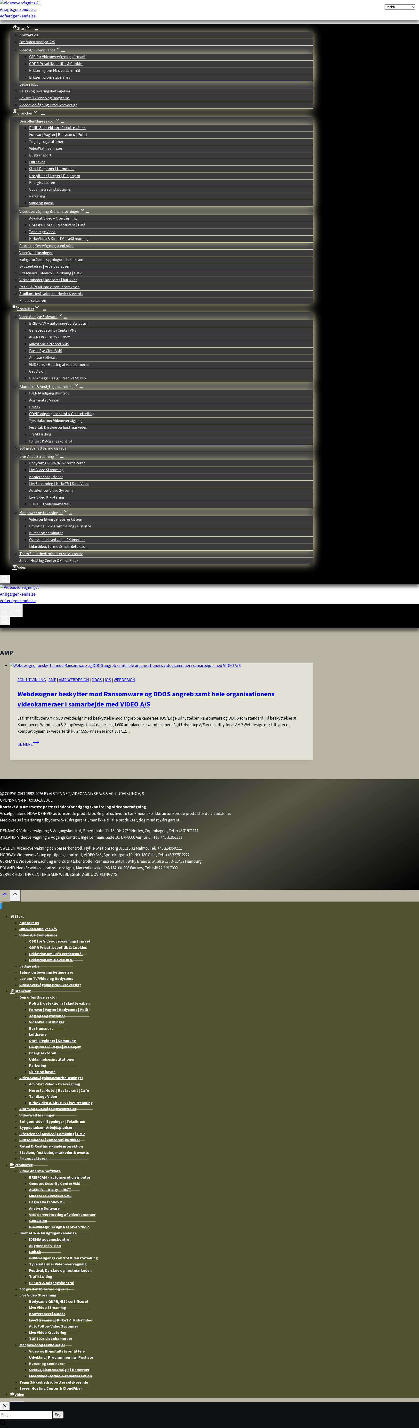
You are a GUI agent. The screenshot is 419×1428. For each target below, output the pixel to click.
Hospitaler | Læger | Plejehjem (54, 176)
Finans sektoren (32, 300)
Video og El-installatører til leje (55, 519)
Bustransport (40, 155)
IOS (108, 680)
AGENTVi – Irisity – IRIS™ (49, 337)
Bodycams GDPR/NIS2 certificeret (57, 463)
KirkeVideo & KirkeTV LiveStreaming (59, 238)
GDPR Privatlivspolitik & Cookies (56, 63)
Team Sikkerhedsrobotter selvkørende (51, 554)
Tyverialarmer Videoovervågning (56, 420)
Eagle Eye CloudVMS (45, 350)
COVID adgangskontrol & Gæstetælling (62, 414)
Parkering (37, 196)
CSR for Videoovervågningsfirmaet (57, 56)
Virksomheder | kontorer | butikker (48, 280)
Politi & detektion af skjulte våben (57, 128)
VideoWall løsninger (45, 148)
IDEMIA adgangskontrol (49, 393)
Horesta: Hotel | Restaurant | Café (57, 225)
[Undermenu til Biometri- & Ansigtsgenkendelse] (81, 388)
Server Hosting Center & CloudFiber (48, 560)
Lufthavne (37, 162)
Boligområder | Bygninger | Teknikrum (51, 259)
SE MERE (28, 744)
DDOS (97, 680)
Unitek (34, 407)
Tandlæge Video (42, 232)
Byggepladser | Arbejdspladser (44, 266)
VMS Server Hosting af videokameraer (60, 364)
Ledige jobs (28, 84)
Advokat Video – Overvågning (53, 218)
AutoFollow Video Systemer (52, 490)
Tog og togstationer (46, 141)
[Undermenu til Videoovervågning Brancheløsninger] (87, 212)
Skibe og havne (41, 203)
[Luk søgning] (5, 1406)
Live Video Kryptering (46, 497)
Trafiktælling (40, 434)
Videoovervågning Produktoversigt (48, 105)
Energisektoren (42, 182)
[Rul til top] (5, 896)
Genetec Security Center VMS (53, 330)
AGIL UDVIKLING (31, 680)
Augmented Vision (44, 400)
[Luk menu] (1, 906)
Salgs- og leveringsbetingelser (44, 91)
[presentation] (161, 666)
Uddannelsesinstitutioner (50, 189)
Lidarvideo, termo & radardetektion (58, 546)
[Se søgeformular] (5, 579)
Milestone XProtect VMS (49, 344)
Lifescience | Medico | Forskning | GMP (50, 273)
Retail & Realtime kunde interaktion (49, 287)
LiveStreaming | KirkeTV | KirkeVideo (59, 483)
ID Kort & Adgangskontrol (50, 441)
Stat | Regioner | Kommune (51, 169)
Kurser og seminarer (46, 533)
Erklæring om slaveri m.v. (50, 77)
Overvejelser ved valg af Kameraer (57, 539)
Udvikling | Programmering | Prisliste (60, 526)
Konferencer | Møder (46, 477)
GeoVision (37, 371)
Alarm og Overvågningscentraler (46, 245)
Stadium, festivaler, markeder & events (51, 293)
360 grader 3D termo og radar (43, 448)
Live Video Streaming (46, 470)
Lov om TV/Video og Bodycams (44, 98)
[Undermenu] (43, 114)
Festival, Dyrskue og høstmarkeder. (58, 427)
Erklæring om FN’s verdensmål (54, 70)
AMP (52, 680)
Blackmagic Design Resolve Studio (57, 378)
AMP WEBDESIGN (74, 680)
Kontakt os (28, 35)
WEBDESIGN (124, 680)
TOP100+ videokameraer (49, 504)
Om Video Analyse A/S (37, 42)
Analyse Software (43, 357)
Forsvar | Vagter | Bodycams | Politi (58, 134)
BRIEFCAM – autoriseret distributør (58, 323)
